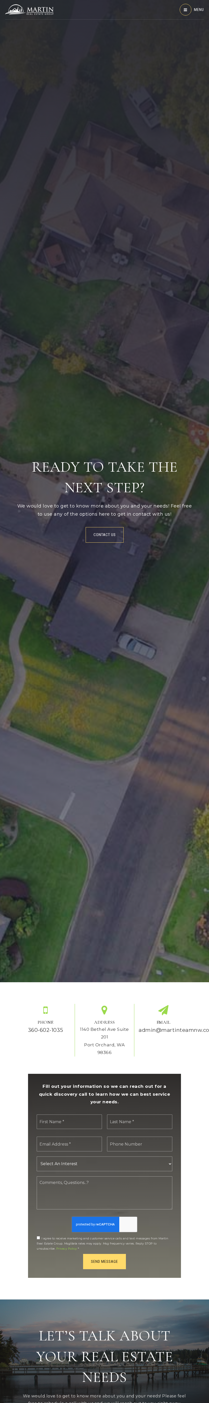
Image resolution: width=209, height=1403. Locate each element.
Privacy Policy (66, 1248)
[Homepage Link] (29, 9)
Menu (199, 9)
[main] (104, 649)
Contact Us (105, 534)
